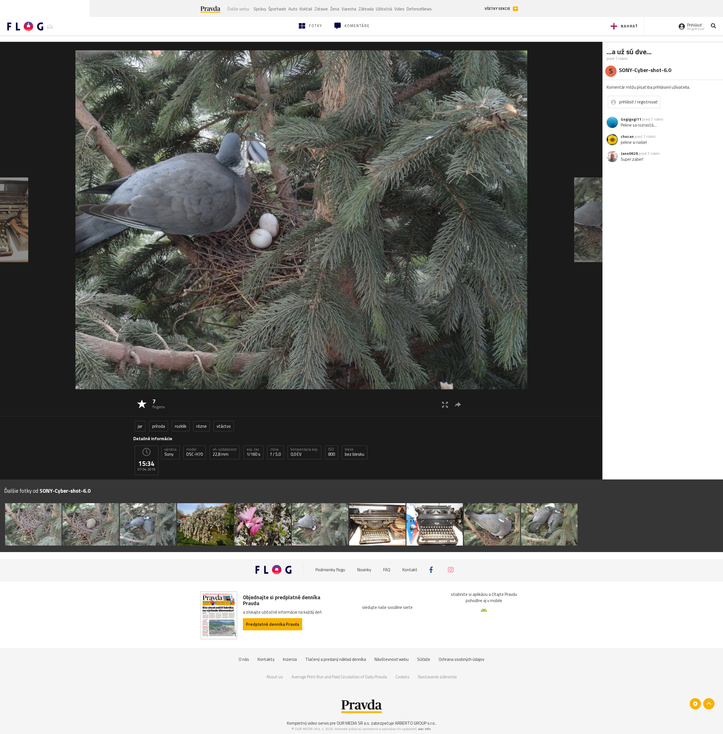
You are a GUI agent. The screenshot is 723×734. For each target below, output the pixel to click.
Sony (170, 452)
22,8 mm (225, 452)
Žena (334, 9)
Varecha (348, 9)
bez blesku (354, 452)
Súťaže (423, 659)
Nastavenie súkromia (437, 677)
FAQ (386, 569)
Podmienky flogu (330, 569)
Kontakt (409, 569)
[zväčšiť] (445, 404)
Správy (260, 9)
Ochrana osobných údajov (461, 659)
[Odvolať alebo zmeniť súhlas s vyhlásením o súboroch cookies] (695, 703)
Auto (292, 9)
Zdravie (321, 9)
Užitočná (384, 9)
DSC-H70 (194, 452)
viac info (424, 728)
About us (274, 677)
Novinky (364, 569)
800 (331, 452)
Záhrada (366, 9)
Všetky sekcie (498, 8)
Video (399, 9)
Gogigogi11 (631, 119)
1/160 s (253, 452)
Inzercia (290, 659)
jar (140, 426)
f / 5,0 (275, 452)
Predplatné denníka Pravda (272, 624)
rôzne (201, 426)
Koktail (306, 9)
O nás (244, 659)
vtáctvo (224, 426)
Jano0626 (629, 153)
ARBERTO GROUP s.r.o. (415, 723)
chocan (627, 136)
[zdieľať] (458, 404)
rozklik (180, 426)
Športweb (277, 9)
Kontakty (266, 659)
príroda (158, 426)
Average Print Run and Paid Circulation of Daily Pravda (339, 677)
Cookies (402, 677)
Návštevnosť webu (391, 659)
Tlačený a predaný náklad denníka (335, 659)
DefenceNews (419, 9)
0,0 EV (304, 452)
